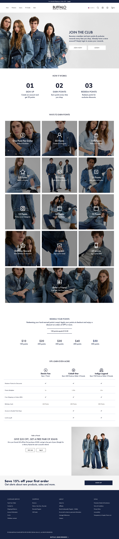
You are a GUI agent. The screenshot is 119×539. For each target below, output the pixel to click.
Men (7, 8)
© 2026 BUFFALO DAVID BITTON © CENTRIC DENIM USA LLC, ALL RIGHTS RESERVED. (30, 532)
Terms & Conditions (99, 506)
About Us (61, 503)
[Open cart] (112, 8)
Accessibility (97, 512)
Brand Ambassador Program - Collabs (68, 509)
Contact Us (10, 506)
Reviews (34, 503)
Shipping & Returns (12, 509)
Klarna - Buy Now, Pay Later (39, 506)
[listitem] (22, 138)
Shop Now (67, 1)
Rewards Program (36, 509)
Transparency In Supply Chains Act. (103, 515)
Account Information (12, 512)
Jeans (20, 8)
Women (14, 8)
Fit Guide (27, 8)
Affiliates (61, 506)
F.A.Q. (9, 515)
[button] (59, 537)
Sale (34, 8)
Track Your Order (11, 503)
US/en (92, 8)
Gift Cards (34, 512)
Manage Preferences (64, 515)
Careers (61, 518)
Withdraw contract (12, 518)
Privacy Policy (97, 509)
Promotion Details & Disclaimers (102, 503)
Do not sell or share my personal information (70, 512)
